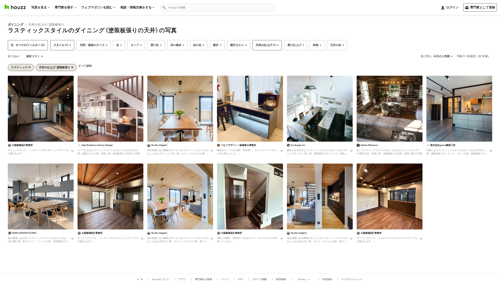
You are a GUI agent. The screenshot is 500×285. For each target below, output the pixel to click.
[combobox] (218, 7)
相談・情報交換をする (136, 7)
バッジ (225, 279)
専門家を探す (64, 7)
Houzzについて (160, 279)
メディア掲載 (259, 279)
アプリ (182, 279)
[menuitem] (40, 7)
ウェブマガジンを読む (96, 7)
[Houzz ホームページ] (15, 6)
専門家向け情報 (203, 279)
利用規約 (327, 279)
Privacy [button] (302, 279)
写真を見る (39, 7)
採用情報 (281, 279)
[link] (15, 24)
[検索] (164, 7)
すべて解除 (85, 65)
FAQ (240, 279)
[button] (28, 45)
